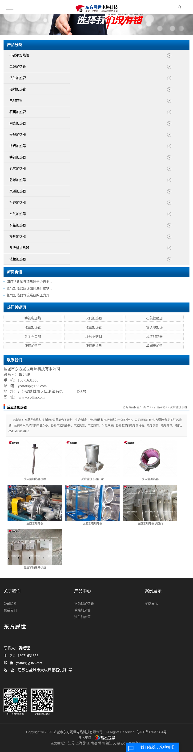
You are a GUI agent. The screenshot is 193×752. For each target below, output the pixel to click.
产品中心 (159, 407)
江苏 (71, 743)
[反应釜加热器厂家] (92, 458)
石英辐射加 (154, 318)
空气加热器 (17, 214)
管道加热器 (17, 202)
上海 (79, 743)
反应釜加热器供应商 (150, 523)
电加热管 (16, 100)
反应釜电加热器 (92, 523)
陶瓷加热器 (17, 123)
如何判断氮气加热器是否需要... (29, 281)
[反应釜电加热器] (92, 503)
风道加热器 (17, 191)
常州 (101, 743)
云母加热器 (17, 134)
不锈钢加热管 (19, 55)
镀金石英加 (32, 336)
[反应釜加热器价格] (35, 458)
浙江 (86, 743)
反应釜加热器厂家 (92, 479)
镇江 (109, 743)
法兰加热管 (17, 78)
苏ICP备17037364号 (152, 732)
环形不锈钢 (93, 336)
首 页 (146, 407)
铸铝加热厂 (32, 346)
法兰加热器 (17, 259)
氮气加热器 (17, 168)
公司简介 (10, 603)
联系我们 (10, 610)
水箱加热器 (17, 225)
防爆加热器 (17, 180)
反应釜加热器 (19, 248)
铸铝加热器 (17, 146)
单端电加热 (154, 346)
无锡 (116, 743)
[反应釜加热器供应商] (150, 503)
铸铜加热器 (17, 157)
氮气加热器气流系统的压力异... (29, 295)
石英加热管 (17, 112)
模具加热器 (17, 236)
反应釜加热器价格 (35, 479)
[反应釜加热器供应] (35, 547)
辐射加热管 (17, 89)
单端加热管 (17, 66)
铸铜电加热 (32, 318)
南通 (94, 743)
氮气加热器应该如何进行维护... (29, 288)
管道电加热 (154, 327)
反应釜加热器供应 (35, 567)
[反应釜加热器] (150, 458)
